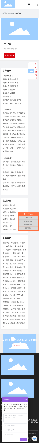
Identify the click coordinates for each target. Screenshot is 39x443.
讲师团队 (11, 13)
